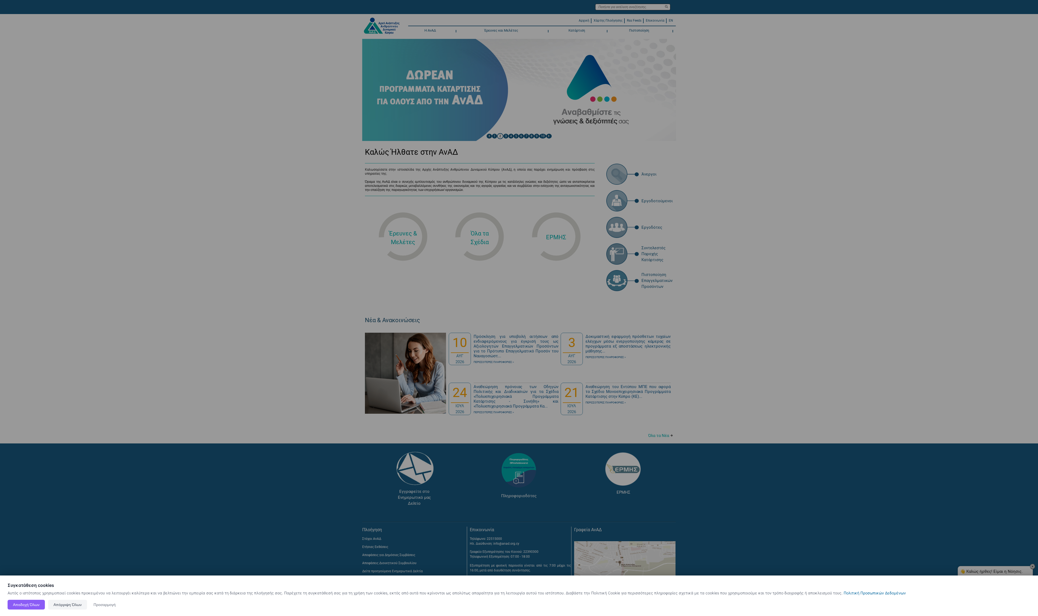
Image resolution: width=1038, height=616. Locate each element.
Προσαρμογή (105, 604)
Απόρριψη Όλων (68, 604)
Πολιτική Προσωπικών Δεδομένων (875, 593)
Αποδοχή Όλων (26, 604)
